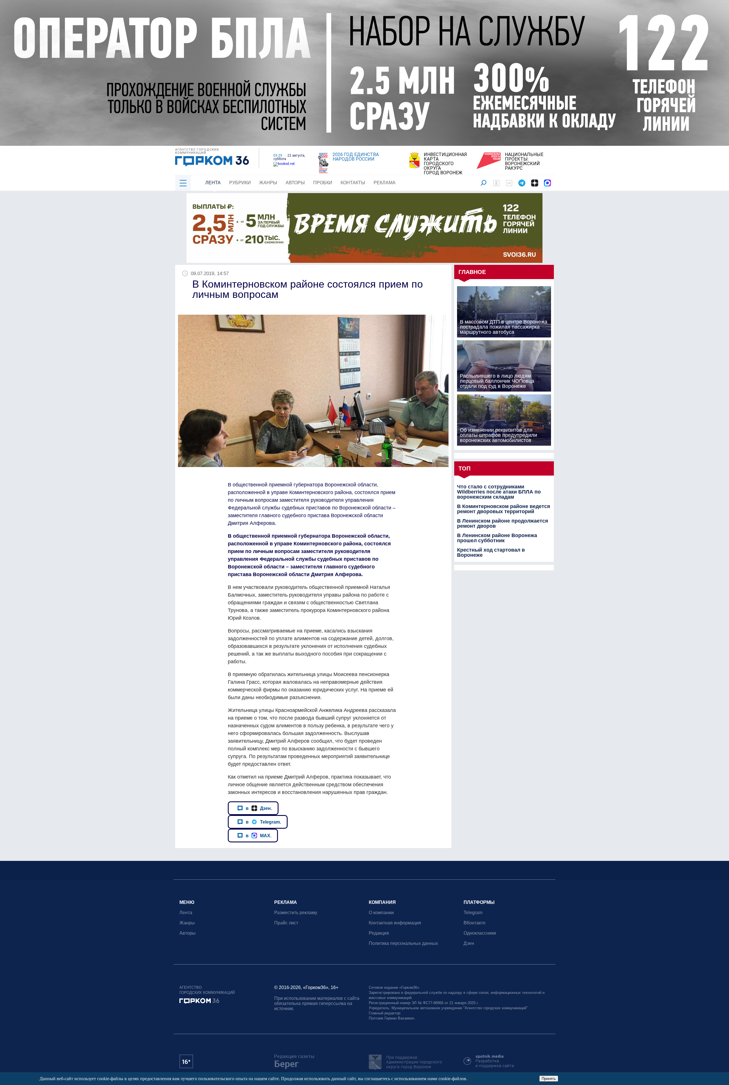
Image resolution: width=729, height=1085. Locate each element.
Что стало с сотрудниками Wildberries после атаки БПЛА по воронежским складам (499, 491)
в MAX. (258, 835)
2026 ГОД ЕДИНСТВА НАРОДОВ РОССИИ (356, 156)
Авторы (295, 182)
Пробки (322, 182)
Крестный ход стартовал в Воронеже (491, 552)
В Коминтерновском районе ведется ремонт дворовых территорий (503, 509)
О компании (381, 912)
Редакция (379, 933)
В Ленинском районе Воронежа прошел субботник (497, 538)
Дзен (469, 943)
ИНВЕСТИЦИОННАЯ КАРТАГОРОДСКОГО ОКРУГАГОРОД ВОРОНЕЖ (445, 163)
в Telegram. (263, 821)
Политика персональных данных (403, 943)
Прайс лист (286, 922)
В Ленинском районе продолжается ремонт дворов (502, 523)
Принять (549, 1078)
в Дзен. (259, 808)
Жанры (268, 182)
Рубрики (240, 182)
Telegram (473, 912)
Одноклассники (480, 933)
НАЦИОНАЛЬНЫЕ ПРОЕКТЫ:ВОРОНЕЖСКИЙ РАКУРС (524, 161)
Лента (213, 182)
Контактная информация (395, 922)
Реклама (385, 182)
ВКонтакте (475, 922)
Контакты (353, 182)
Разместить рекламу (295, 912)
